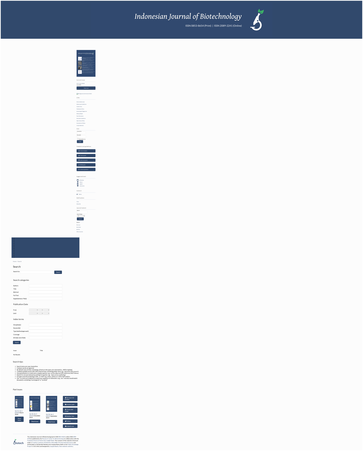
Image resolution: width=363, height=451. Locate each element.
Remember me (82, 139)
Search (17, 245)
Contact (18, 255)
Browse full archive (69, 398)
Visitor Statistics (80, 125)
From (15, 310)
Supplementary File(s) (20, 298)
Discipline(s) (17, 325)
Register (18, 243)
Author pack (70, 404)
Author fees (70, 416)
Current (18, 247)
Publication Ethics (80, 109)
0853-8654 (62, 437)
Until (14, 313)
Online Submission (81, 101)
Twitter (80, 194)
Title (14, 289)
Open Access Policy (81, 120)
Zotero (81, 182)
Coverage (16, 334)
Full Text (16, 295)
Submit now (70, 426)
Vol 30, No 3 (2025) (50, 415)
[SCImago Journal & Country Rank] (84, 93)
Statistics (18, 252)
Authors (15, 285)
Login (17, 242)
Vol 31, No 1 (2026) (18, 411)
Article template (83, 150)
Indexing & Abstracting (23, 253)
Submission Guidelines (81, 104)
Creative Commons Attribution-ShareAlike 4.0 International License (52, 442)
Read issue (86, 88)
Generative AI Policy (81, 123)
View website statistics (66, 446)
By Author (79, 227)
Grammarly (82, 185)
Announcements (20, 250)
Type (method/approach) (21, 331)
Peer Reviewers (80, 116)
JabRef (81, 184)
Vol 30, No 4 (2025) (33, 415)
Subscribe (79, 203)
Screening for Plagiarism (82, 111)
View (78, 201)
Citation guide (83, 155)
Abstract (16, 292)
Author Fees (79, 106)
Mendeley (82, 180)
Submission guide (84, 160)
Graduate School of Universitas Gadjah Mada (40, 440)
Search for (16, 271)
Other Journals (80, 231)
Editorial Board (80, 113)
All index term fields (19, 338)
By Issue (78, 224)
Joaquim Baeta (54, 446)
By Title (78, 229)
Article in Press (20, 257)
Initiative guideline (84, 169)
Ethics (69, 421)
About (17, 240)
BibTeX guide (82, 164)
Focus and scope (69, 410)
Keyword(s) (16, 328)
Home (17, 238)
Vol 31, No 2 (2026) (81, 83)
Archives (18, 248)
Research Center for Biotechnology (53, 438)
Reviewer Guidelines (81, 118)
